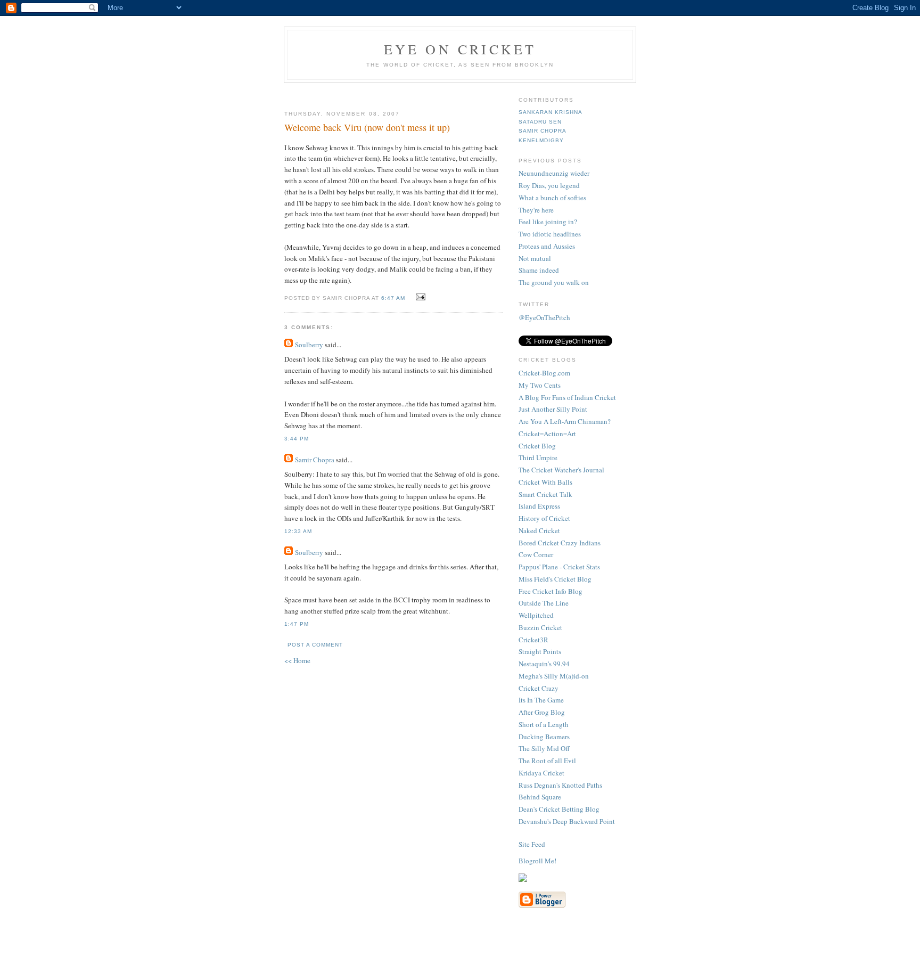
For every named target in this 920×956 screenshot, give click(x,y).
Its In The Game (541, 700)
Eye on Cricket (460, 49)
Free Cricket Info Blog (550, 591)
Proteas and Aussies (547, 246)
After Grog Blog (542, 712)
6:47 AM (393, 298)
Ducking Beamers (544, 736)
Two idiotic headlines (550, 234)
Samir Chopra (314, 459)
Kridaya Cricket (541, 773)
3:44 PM (296, 439)
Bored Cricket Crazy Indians (560, 543)
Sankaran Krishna (550, 112)
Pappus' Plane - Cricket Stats (559, 566)
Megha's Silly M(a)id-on (554, 676)
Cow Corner (536, 554)
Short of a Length (544, 724)
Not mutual (535, 258)
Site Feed (532, 844)
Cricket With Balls (545, 482)
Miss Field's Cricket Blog (555, 579)
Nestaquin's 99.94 (544, 663)
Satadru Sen (540, 122)
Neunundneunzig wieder (554, 173)
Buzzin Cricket (540, 627)
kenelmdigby (541, 140)
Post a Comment (315, 645)
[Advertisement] (410, 92)
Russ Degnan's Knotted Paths (560, 785)
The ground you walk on (554, 282)
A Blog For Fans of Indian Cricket (567, 397)
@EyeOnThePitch (544, 317)
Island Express (539, 506)
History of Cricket (544, 518)
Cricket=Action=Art (547, 433)
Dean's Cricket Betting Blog (559, 809)
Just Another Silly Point (553, 409)
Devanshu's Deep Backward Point (567, 821)
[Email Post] (419, 297)
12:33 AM (298, 531)
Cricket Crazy (538, 688)
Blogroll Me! (537, 860)
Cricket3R (533, 639)
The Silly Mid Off (544, 748)
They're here (536, 210)
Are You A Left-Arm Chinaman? (565, 421)
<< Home (297, 660)
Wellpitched (536, 615)
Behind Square (540, 797)
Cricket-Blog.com (544, 373)
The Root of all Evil (547, 760)
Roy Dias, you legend (549, 185)
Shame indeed (539, 270)
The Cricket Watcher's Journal (561, 470)
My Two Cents (540, 385)
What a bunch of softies (552, 197)
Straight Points (540, 651)
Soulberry (309, 344)
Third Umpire (538, 457)
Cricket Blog (537, 446)
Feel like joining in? (548, 221)
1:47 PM (296, 624)
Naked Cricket (539, 530)
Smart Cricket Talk (545, 494)
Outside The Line (544, 603)
